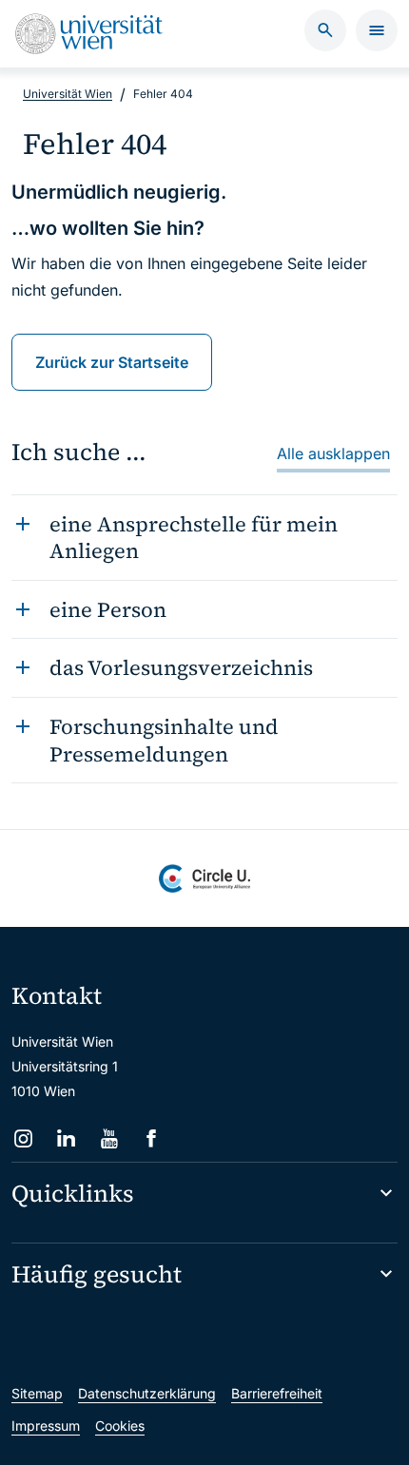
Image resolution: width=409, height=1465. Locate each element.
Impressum (45, 1425)
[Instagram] (23, 1138)
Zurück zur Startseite (111, 362)
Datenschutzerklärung (147, 1393)
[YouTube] (108, 1138)
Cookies (120, 1425)
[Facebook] (151, 1138)
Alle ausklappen (333, 453)
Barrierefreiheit (276, 1393)
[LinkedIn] (66, 1138)
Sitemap (37, 1393)
